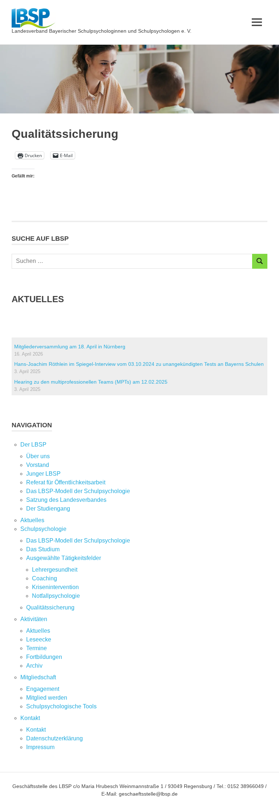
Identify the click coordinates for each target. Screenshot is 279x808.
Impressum (40, 747)
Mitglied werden (46, 698)
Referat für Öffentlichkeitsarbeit (65, 482)
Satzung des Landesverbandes (66, 500)
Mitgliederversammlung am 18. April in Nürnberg (69, 346)
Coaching (44, 578)
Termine (36, 648)
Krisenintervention (55, 587)
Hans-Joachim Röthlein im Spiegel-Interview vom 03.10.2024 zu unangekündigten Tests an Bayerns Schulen (139, 364)
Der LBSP (33, 444)
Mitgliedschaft (38, 677)
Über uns (38, 456)
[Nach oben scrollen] (266, 795)
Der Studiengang (48, 508)
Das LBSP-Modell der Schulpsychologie (78, 491)
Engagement (42, 689)
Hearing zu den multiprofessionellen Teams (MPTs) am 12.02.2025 (90, 382)
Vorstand (37, 465)
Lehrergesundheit (54, 570)
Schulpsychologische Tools (61, 706)
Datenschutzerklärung (54, 738)
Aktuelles (32, 520)
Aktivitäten (33, 619)
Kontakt (36, 730)
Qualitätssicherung (50, 607)
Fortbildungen (44, 657)
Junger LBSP (43, 474)
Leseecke (38, 639)
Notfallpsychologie (56, 596)
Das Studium (43, 549)
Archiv (34, 666)
